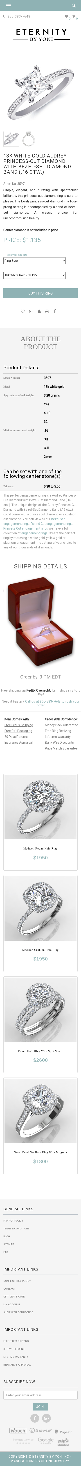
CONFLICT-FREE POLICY (17, 1281)
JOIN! (40, 1406)
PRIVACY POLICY (13, 1220)
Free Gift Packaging (18, 731)
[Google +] (46, 1418)
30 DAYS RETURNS (13, 1349)
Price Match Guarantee (61, 748)
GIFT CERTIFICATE (14, 1296)
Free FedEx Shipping (18, 725)
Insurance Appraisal (18, 742)
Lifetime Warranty (58, 737)
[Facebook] (34, 1418)
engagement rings (34, 533)
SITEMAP (8, 1244)
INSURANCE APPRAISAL (17, 1364)
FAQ (5, 1252)
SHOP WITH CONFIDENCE (18, 1312)
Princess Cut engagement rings (25, 528)
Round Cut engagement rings (51, 524)
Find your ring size (17, 254)
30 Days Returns (16, 737)
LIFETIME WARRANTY (15, 1356)
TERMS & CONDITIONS (16, 1228)
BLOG (6, 1236)
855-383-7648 (18, 16)
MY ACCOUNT (11, 1304)
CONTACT (9, 1288)
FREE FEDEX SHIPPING (16, 1341)
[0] (66, 16)
